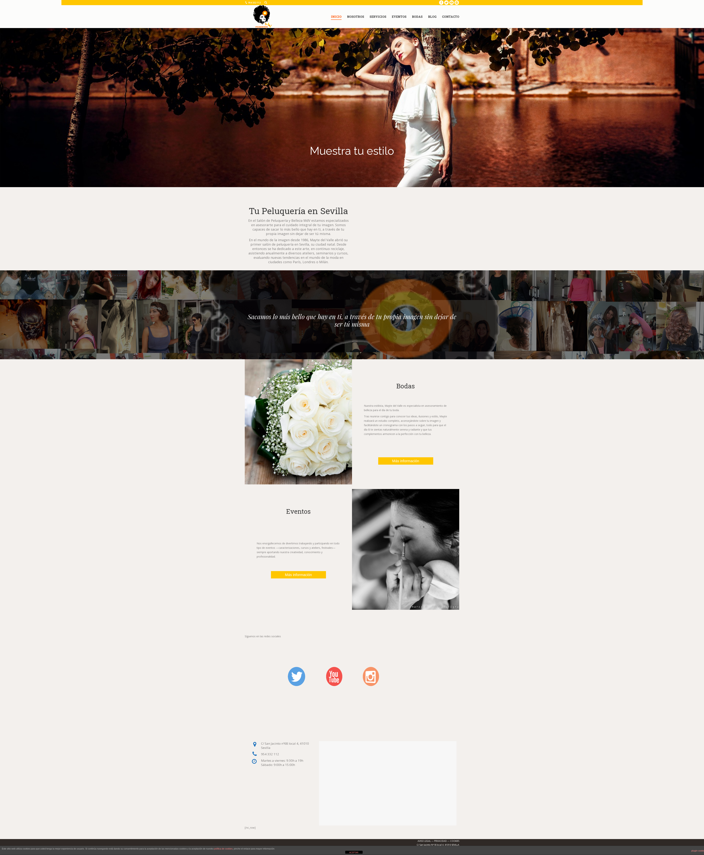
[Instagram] (456, 2)
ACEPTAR (353, 852)
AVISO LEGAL (424, 841)
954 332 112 (254, 2)
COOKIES (454, 841)
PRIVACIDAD (440, 841)
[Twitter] (446, 2)
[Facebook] (441, 2)
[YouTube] (451, 2)
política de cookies (223, 848)
